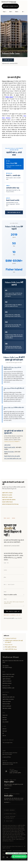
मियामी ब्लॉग (5, 717)
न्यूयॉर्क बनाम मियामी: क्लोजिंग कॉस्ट (9, 697)
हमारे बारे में (4, 728)
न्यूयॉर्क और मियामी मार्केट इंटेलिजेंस (8, 499)
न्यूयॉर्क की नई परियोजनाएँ (7, 681)
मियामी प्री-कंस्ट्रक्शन (9, 451)
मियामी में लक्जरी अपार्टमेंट (9, 447)
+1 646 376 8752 (7, 757)
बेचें (22, 11)
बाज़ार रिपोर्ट (5, 719)
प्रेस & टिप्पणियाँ (5, 722)
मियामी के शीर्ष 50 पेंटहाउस (7, 497)
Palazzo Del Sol (8, 644)
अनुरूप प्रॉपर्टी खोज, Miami (11, 649)
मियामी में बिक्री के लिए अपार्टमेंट (8, 676)
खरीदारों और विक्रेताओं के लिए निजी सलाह (10, 504)
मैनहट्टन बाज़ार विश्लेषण (7, 701)
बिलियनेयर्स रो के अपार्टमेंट (7, 495)
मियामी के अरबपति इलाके (7, 706)
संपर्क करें (4, 735)
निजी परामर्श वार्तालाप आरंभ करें (14, 212)
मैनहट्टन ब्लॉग (5, 715)
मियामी (10, 11)
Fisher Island (9, 97)
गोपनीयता (4, 850)
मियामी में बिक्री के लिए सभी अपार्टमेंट (12, 456)
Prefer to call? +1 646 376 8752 (20, 859)
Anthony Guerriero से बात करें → (12, 441)
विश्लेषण (16, 11)
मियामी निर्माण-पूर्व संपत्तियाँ (7, 683)
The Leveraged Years (7, 742)
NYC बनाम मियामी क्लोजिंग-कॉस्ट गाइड (12, 458)
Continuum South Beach (10, 638)
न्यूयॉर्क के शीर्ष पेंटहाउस (6, 678)
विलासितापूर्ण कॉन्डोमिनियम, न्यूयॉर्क (8, 688)
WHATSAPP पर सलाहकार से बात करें (10, 6)
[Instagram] (3, 857)
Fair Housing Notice (17, 850)
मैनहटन (4, 11)
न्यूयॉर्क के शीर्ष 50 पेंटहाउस (7, 492)
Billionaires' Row (6, 685)
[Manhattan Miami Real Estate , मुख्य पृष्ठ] (9, 2)
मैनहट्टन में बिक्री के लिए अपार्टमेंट (8, 674)
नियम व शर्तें (9, 850)
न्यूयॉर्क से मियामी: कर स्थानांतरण (8, 699)
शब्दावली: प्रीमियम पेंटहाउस (7, 502)
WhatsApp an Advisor (20, 856)
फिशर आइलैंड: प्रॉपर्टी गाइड (11, 647)
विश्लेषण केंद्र (5, 694)
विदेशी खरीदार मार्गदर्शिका (7, 708)
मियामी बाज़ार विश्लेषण (6, 703)
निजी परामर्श (5, 731)
